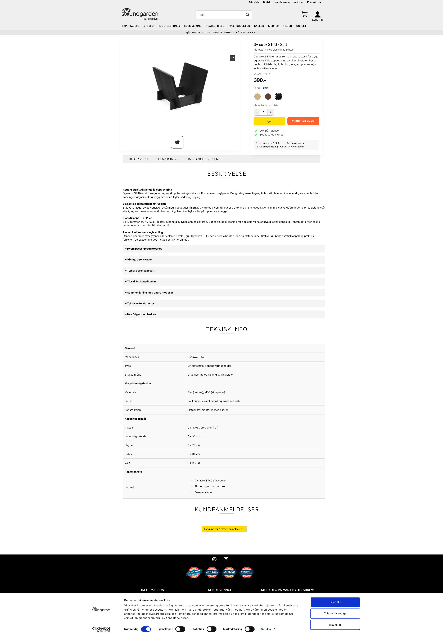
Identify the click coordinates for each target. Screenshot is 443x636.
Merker (273, 25)
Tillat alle (335, 602)
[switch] (180, 629)
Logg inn (317, 19)
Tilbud (287, 25)
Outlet (301, 25)
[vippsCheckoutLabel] (303, 121)
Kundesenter (282, 2)
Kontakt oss (314, 2)
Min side (254, 2)
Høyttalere (130, 25)
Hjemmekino (193, 25)
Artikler (298, 2)
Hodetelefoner (169, 25)
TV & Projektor (239, 25)
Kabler (259, 25)
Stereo (148, 25)
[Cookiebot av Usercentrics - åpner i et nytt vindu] (101, 629)
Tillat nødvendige (335, 613)
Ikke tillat (335, 624)
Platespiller (215, 25)
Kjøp (269, 121)
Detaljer (266, 629)
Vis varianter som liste (266, 105)
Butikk (267, 2)
